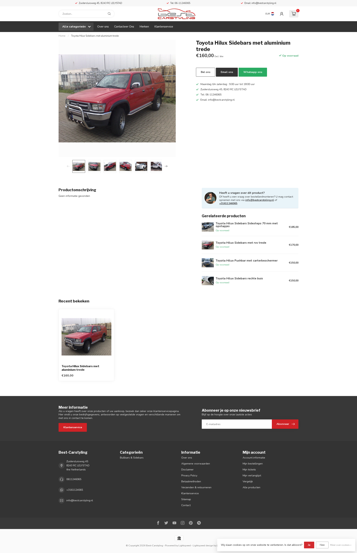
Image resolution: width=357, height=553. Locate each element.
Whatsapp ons (252, 72)
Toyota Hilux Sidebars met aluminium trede (95, 36)
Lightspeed (184, 545)
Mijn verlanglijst (252, 475)
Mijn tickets (249, 469)
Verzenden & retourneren (196, 487)
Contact (186, 505)
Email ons (227, 72)
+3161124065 (74, 490)
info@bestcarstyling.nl (259, 200)
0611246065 (73, 479)
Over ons (103, 26)
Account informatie (254, 457)
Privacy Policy (189, 475)
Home (62, 36)
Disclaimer (187, 469)
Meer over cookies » (340, 544)
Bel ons (205, 72)
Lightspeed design (203, 545)
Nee (322, 545)
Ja (309, 545)
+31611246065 (228, 203)
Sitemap (186, 499)
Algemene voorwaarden (195, 463)
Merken (144, 26)
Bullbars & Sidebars (132, 457)
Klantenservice (163, 26)
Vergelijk (248, 481)
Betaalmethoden (191, 481)
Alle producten (251, 487)
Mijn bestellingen (253, 463)
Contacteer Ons (124, 26)
